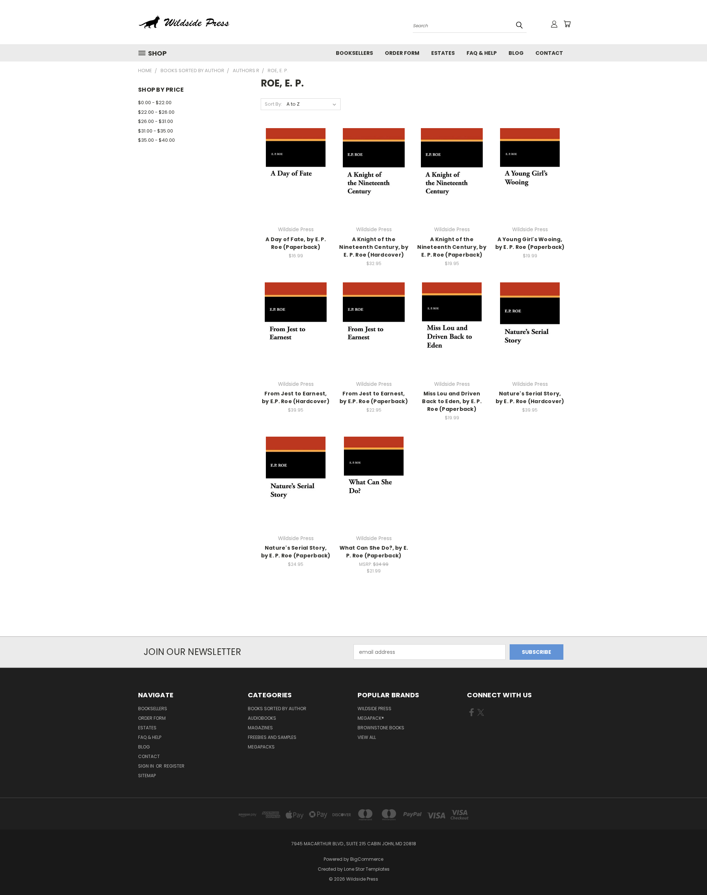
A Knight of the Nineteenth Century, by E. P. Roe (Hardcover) (373, 247)
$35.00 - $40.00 (156, 140)
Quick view (295, 159)
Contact (549, 53)
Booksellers (354, 53)
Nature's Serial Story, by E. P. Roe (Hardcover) (530, 397)
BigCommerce (366, 859)
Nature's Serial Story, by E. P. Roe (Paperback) (296, 551)
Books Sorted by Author (277, 708)
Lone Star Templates (367, 869)
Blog (516, 53)
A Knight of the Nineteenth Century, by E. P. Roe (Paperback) (451, 247)
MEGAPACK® (371, 718)
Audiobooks (262, 718)
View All (367, 737)
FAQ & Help (482, 53)
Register (174, 766)
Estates (443, 53)
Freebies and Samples (272, 737)
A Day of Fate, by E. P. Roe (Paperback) (295, 243)
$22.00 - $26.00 (156, 112)
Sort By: (273, 104)
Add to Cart (296, 187)
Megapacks (261, 747)
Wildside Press (374, 708)
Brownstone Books (381, 728)
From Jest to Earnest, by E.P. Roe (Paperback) (374, 397)
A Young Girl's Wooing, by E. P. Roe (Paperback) (530, 243)
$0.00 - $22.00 (155, 102)
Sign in (146, 766)
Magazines (260, 728)
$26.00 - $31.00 (155, 121)
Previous (688, 872)
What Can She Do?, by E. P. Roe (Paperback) (374, 551)
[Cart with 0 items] (567, 24)
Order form (402, 53)
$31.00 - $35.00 (155, 130)
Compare (293, 173)
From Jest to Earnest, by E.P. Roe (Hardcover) (296, 397)
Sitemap (147, 775)
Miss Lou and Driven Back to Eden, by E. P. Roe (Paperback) (452, 401)
